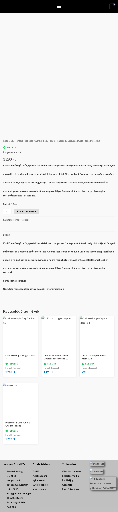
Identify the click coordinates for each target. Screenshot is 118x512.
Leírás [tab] (6, 234)
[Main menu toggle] (59, 6)
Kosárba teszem (26, 211)
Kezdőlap (8, 141)
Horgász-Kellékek (24, 141)
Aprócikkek (41, 141)
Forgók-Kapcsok (57, 141)
